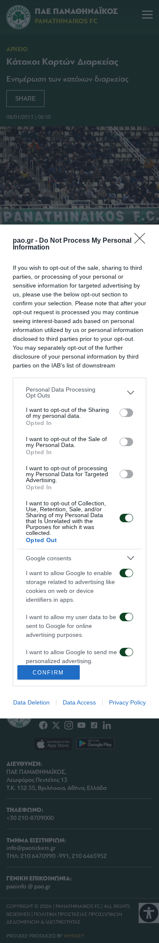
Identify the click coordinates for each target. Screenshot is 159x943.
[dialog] (79, 471)
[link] (142, 241)
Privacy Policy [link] (127, 702)
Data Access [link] (79, 702)
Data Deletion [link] (31, 702)
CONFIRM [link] (48, 672)
